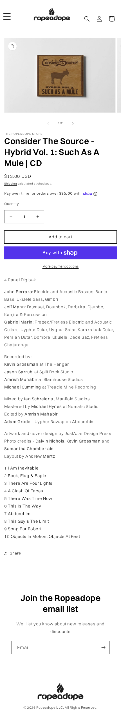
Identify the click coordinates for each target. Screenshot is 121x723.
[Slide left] (48, 123)
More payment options (60, 266)
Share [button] (15, 553)
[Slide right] (73, 123)
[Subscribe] (103, 647)
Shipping (10, 183)
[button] (7, 14)
